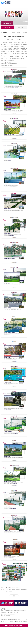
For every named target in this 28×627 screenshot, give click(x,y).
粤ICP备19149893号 (14, 621)
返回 (14, 596)
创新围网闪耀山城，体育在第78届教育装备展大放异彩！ (14, 590)
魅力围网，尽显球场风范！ (10, 587)
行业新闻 (25, 32)
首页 (13, 32)
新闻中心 (19, 32)
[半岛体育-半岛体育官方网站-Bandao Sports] (5, 604)
